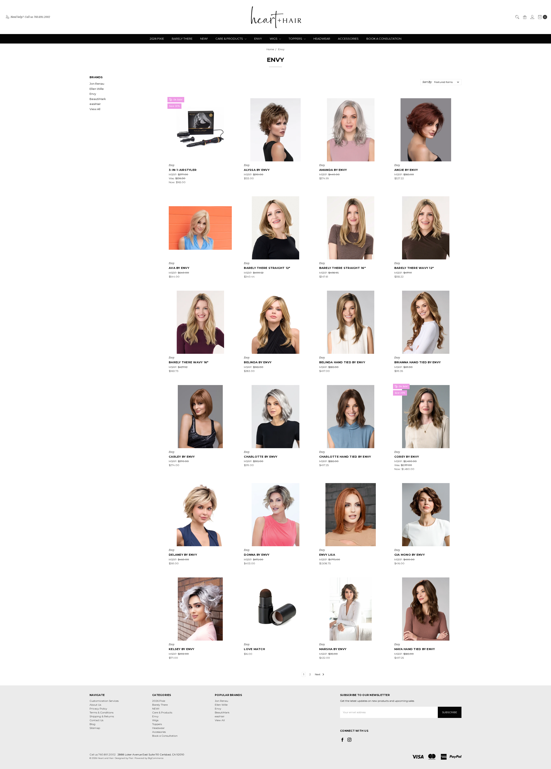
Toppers (296, 38)
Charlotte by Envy (260, 456)
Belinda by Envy (257, 362)
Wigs (274, 38)
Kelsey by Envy (181, 649)
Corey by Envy (406, 456)
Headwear (321, 38)
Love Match (254, 649)
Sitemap (95, 728)
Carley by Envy (182, 456)
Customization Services (104, 700)
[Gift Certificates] (524, 17)
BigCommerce (156, 758)
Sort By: (427, 82)
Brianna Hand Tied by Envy (417, 362)
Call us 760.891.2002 (103, 754)
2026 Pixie (157, 38)
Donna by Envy (256, 554)
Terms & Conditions (101, 712)
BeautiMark (98, 99)
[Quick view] (228, 101)
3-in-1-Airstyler (183, 170)
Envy (258, 38)
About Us (95, 704)
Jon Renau (97, 83)
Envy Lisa (327, 554)
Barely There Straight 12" (267, 268)
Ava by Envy (179, 268)
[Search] (517, 17)
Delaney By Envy (183, 554)
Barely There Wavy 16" (188, 362)
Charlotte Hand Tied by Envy (345, 456)
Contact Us (96, 720)
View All (95, 109)
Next (318, 674)
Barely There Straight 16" (342, 268)
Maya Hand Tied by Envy (414, 649)
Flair (131, 758)
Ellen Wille (97, 88)
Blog (92, 724)
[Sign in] (532, 17)
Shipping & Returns (102, 716)
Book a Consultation (383, 38)
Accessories (348, 38)
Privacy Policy (98, 708)
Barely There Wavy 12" (414, 268)
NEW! (204, 38)
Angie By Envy (406, 170)
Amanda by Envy (333, 170)
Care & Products (229, 38)
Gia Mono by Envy (409, 554)
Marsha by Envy (333, 649)
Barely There (182, 38)
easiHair (95, 104)
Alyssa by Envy (256, 170)
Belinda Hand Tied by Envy (342, 362)
